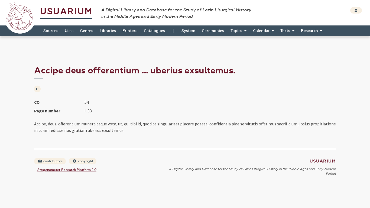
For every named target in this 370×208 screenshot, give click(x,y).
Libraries (108, 30)
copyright (85, 161)
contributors (53, 161)
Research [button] (310, 30)
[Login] (356, 10)
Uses (69, 30)
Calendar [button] (262, 30)
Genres (86, 30)
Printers (129, 30)
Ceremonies (213, 30)
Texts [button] (285, 30)
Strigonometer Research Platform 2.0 (66, 170)
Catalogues (154, 30)
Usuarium (66, 11)
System (188, 30)
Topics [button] (237, 30)
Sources (50, 30)
